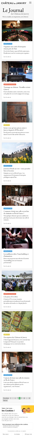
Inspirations (8, 44)
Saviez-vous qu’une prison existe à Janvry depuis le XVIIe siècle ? (15, 129)
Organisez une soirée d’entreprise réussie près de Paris (15, 47)
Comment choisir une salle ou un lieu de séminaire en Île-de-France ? (16, 212)
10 (24, 398)
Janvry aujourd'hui (10, 84)
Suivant (5, 400)
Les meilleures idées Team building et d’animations (16, 255)
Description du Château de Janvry (15, 337)
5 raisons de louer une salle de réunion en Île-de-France (16, 379)
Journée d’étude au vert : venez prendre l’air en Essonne (17, 169)
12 (29, 398)
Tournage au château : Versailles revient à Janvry (17, 88)
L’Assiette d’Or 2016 (11, 297)
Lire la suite (7, 56)
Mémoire (6, 125)
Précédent (6, 398)
